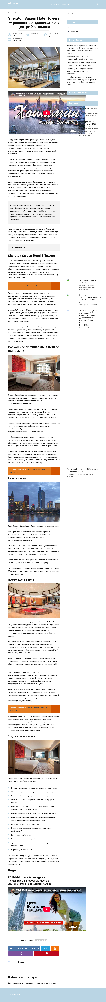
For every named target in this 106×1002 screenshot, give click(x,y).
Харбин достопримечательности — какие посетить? (90, 297)
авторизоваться (49, 983)
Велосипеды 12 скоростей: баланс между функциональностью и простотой (80, 71)
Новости (65, 4)
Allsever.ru (15, 3)
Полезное (55, 4)
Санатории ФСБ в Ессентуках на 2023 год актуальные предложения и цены (88, 125)
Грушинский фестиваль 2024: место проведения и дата (82, 470)
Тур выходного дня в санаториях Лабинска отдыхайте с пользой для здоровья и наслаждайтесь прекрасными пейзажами (88, 318)
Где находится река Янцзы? (87, 281)
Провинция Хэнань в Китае (88, 109)
